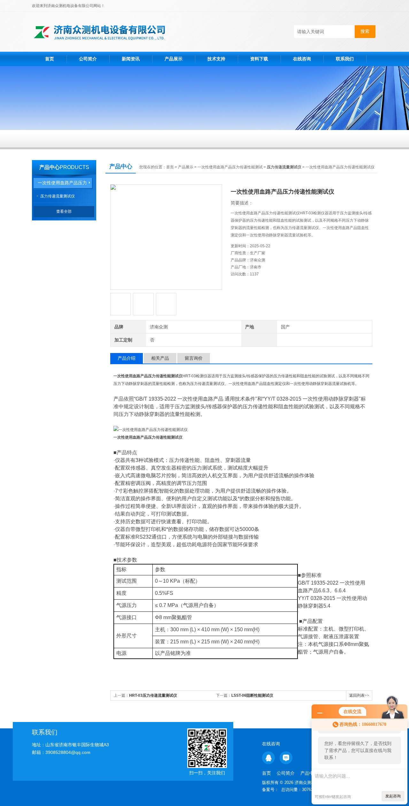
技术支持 (216, 58)
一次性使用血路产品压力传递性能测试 (230, 167)
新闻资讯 (131, 58)
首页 (49, 58)
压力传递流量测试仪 (57, 196)
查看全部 (64, 211)
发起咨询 (393, 796)
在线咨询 (302, 58)
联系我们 (345, 58)
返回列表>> (359, 695)
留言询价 (194, 358)
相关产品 (160, 358)
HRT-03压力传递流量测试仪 (153, 695)
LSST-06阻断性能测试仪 (252, 695)
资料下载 (259, 58)
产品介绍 (126, 358)
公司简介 (88, 58)
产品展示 (173, 58)
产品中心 (49, 167)
